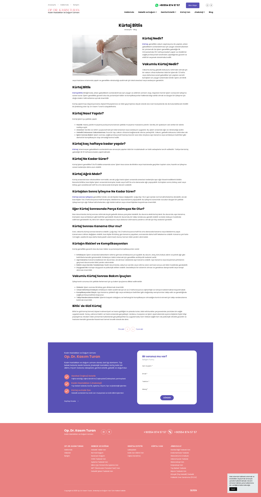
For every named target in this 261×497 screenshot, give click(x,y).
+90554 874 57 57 (169, 5)
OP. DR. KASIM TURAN (73, 446)
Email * (144, 374)
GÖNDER (167, 398)
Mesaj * (145, 389)
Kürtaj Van (185, 12)
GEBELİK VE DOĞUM (100, 446)
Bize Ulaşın (193, 5)
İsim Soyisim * (147, 366)
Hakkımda (64, 5)
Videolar (67, 453)
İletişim (76, 5)
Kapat (233, 489)
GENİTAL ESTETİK (135, 446)
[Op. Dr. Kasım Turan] (64, 11)
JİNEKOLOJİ (176, 446)
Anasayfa (52, 5)
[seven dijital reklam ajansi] (193, 490)
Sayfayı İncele (70, 401)
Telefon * (145, 381)
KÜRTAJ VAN (157, 446)
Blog (211, 12)
